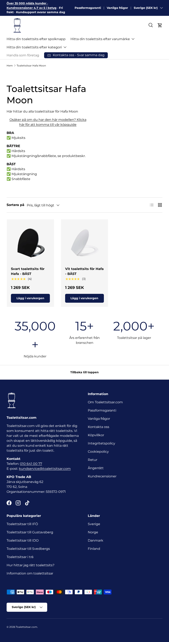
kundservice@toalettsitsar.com (45, 469)
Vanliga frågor (117, 8)
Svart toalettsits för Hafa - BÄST (28, 271)
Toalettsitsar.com (26, 626)
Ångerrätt (96, 468)
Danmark (95, 540)
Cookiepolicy (98, 452)
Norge (93, 532)
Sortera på (15, 205)
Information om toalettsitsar (30, 573)
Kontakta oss (98, 427)
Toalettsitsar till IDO (23, 540)
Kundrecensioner (102, 476)
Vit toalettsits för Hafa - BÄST (84, 271)
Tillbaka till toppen (84, 372)
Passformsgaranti (88, 8)
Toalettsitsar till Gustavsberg (30, 532)
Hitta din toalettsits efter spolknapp (36, 39)
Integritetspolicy (101, 443)
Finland (94, 549)
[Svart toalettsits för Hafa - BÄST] (30, 242)
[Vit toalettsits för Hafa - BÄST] (84, 242)
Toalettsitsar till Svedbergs (28, 549)
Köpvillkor (96, 435)
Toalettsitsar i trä (20, 557)
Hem (10, 65)
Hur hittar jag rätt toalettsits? (30, 565)
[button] (159, 25)
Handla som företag (23, 55)
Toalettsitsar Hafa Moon (31, 65)
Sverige (94, 524)
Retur (92, 460)
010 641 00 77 (31, 464)
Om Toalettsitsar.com (105, 402)
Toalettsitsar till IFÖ (22, 524)
